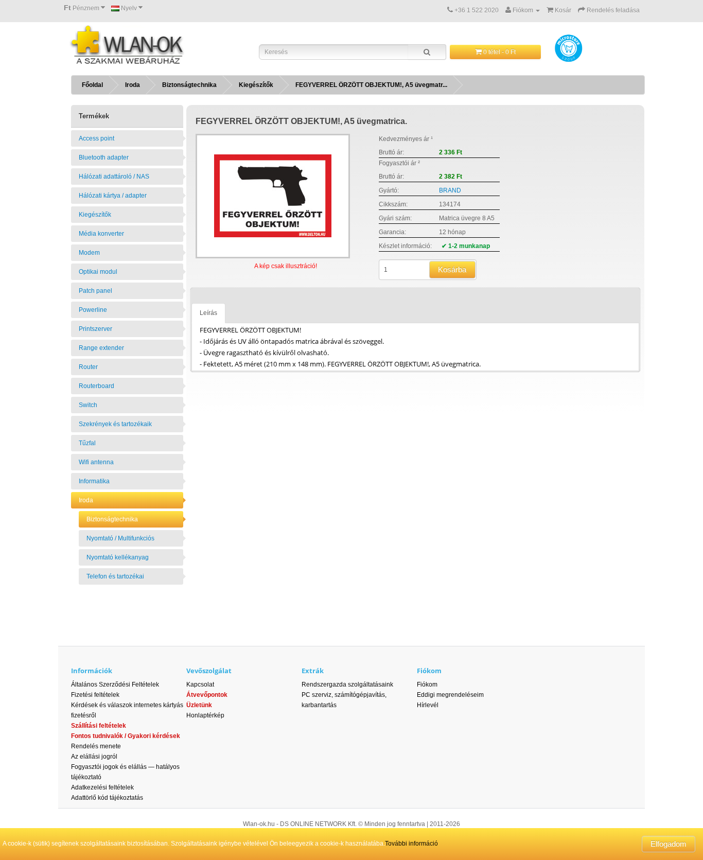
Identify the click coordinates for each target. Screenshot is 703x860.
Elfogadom (669, 843)
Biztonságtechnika (189, 85)
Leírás (208, 313)
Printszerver (95, 328)
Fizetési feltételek (95, 694)
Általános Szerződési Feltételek (115, 684)
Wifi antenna (96, 462)
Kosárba (452, 269)
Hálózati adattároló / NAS (114, 176)
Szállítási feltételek (98, 725)
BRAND (450, 190)
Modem (89, 252)
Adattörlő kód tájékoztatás (107, 797)
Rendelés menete (96, 746)
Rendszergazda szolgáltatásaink (347, 684)
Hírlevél (427, 705)
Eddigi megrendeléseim (450, 694)
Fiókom (427, 684)
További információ (411, 843)
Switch (88, 405)
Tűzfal (87, 443)
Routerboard (96, 386)
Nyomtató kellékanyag (117, 557)
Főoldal (92, 85)
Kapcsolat (200, 684)
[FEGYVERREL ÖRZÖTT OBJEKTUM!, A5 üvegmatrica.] (273, 196)
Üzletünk (199, 705)
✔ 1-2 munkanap (466, 246)
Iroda (132, 85)
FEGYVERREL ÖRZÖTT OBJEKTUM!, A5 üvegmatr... (371, 85)
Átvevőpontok (206, 694)
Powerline (93, 309)
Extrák (313, 670)
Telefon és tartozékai (115, 576)
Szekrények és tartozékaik (115, 424)
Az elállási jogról (94, 756)
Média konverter (101, 233)
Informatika (94, 481)
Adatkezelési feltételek (102, 787)
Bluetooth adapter (104, 157)
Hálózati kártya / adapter (113, 195)
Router (88, 367)
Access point (96, 138)
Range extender (101, 348)
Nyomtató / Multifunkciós (120, 538)
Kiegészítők (256, 85)
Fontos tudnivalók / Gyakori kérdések (125, 736)
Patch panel (95, 290)
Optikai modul (98, 271)
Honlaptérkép (205, 715)
